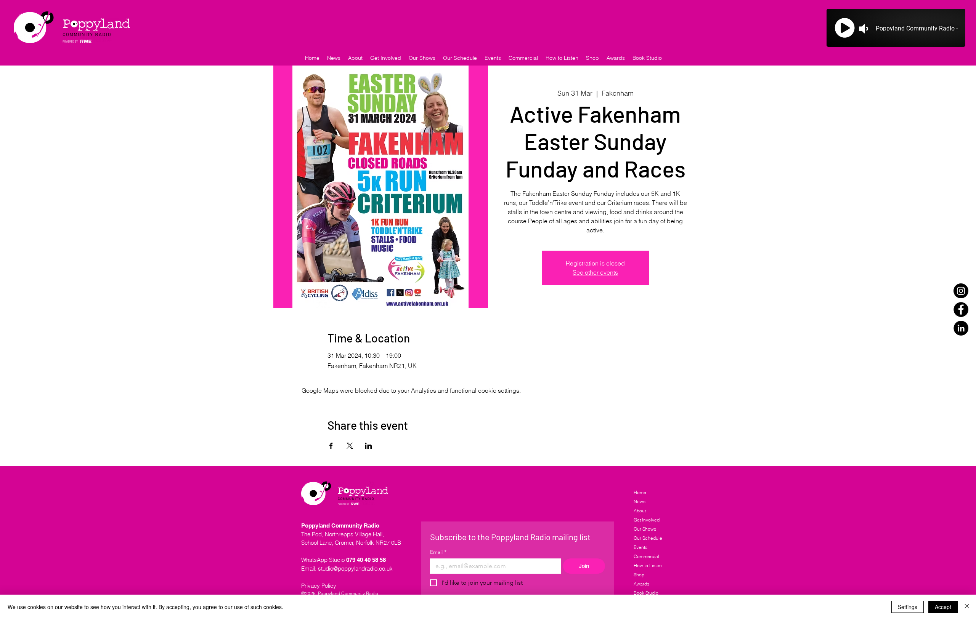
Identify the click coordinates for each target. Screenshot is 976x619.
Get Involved (647, 520)
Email (438, 552)
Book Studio (646, 593)
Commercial (646, 556)
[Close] (966, 607)
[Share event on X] (349, 446)
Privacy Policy (318, 585)
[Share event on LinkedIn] (368, 446)
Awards (641, 584)
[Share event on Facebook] (331, 446)
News (639, 501)
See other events (595, 272)
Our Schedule (648, 538)
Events (640, 547)
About (640, 510)
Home (640, 492)
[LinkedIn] (961, 328)
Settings (907, 607)
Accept (943, 607)
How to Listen (648, 565)
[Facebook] (961, 309)
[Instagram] (961, 290)
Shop (639, 574)
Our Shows (645, 529)
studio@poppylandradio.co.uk (355, 568)
